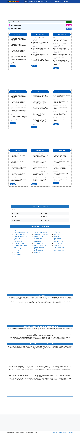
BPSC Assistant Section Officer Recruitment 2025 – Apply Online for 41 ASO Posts (18, 39)
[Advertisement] (40, 11)
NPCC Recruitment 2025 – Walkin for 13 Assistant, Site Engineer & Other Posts (40, 167)
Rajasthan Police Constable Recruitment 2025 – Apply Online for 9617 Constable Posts (61, 50)
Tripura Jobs (57, 245)
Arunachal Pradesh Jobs (20, 236)
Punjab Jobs (57, 236)
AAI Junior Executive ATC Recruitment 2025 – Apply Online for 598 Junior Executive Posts (19, 118)
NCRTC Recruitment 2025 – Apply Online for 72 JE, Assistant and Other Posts (40, 108)
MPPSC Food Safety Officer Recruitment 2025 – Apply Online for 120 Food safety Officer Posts (18, 167)
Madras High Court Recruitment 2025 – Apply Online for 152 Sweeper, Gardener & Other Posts (40, 44)
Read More (13, 66)
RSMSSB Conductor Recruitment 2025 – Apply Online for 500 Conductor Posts (41, 50)
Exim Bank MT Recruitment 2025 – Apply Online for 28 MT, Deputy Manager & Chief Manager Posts (40, 179)
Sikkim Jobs (57, 240)
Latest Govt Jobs (32, 1)
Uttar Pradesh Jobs (59, 247)
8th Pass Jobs (41, 1)
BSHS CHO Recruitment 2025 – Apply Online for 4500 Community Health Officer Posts (18, 61)
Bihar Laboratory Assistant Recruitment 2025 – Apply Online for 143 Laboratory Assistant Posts (18, 45)
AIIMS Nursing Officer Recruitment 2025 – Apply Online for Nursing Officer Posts (61, 173)
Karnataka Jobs (38, 238)
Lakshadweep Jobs (39, 243)
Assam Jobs (17, 238)
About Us (60, 432)
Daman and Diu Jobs (19, 249)
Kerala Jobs (37, 240)
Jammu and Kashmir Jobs (41, 234)
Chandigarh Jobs (18, 241)
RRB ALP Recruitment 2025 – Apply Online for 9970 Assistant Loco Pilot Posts (40, 96)
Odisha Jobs (57, 232)
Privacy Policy (55, 432)
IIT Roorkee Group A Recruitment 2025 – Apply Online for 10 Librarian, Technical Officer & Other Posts (62, 167)
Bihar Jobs (17, 240)
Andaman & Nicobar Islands (21, 232)
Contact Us (65, 432)
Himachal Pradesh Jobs (40, 232)
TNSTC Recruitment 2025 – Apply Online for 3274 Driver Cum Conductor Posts (41, 60)
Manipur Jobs (37, 249)
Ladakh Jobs (37, 241)
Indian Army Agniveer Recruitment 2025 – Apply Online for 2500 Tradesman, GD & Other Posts (40, 114)
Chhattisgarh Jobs (19, 243)
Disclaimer (71, 432)
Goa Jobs (16, 252)
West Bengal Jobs (59, 250)
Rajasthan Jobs (58, 238)
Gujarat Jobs (17, 254)
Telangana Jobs (58, 243)
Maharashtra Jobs (39, 247)
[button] (71, 1)
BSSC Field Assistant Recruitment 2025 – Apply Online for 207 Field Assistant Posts (61, 101)
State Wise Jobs (57, 1)
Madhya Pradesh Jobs (40, 245)
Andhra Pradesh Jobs (20, 234)
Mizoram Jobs (38, 252)
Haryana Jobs (37, 231)
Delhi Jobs (17, 250)
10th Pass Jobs (48, 1)
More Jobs (66, 1)
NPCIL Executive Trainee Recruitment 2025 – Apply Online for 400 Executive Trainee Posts (19, 161)
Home (26, 1)
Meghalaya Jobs (38, 250)
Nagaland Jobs (58, 231)
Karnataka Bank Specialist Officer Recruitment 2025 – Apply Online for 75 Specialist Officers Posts (18, 179)
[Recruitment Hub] (13, 1)
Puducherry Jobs (58, 234)
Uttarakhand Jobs (59, 249)
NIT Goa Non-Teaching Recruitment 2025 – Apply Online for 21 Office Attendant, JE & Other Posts (40, 102)
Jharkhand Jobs (38, 236)
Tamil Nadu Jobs (58, 241)
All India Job (17, 231)
